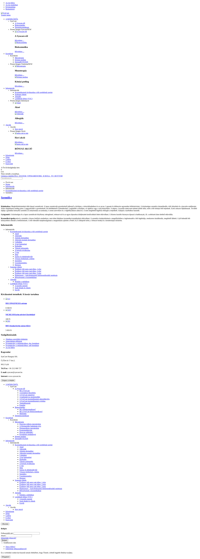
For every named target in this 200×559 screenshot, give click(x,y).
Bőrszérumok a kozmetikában (26, 277)
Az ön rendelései (12, 5)
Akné (17, 234)
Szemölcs (6, 197)
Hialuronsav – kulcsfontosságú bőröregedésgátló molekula (36, 275)
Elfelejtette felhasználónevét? (16, 549)
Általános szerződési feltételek (17, 339)
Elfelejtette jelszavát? (8, 538)
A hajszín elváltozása (22, 250)
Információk (10, 186)
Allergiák (18, 236)
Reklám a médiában (22, 282)
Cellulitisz (18, 242)
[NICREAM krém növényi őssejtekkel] (8, 310)
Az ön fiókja (10, 3)
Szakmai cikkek (16, 267)
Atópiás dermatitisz (22, 238)
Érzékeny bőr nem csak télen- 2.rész (28, 271)
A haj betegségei (21, 244)
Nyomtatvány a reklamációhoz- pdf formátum (22, 345)
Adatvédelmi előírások (14, 341)
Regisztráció (10, 9)
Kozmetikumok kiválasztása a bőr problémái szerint (24, 191)
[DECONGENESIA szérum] (8, 299)
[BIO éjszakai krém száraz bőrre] (8, 321)
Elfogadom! (5, 557)
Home (8, 184)
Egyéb (17, 290)
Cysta (17, 252)
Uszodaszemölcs (21, 263)
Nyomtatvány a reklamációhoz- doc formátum (22, 343)
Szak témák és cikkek (23, 288)
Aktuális (13, 279)
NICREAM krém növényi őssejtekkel (20, 315)
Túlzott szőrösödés (21, 248)
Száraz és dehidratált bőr (24, 257)
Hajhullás (18, 246)
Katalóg (22, 405)
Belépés (4, 540)
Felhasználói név (7, 533)
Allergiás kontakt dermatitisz (25, 240)
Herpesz (18, 265)
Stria (16, 254)
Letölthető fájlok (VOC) (19, 284)
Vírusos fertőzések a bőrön (24, 259)
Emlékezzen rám (9, 543)
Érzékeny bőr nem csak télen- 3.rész (28, 273)
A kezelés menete (21, 286)
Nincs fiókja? (10, 547)
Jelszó (3, 536)
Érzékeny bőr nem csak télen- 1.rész (28, 269)
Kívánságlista (10, 7)
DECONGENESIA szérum (16, 303)
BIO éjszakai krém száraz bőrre (18, 326)
